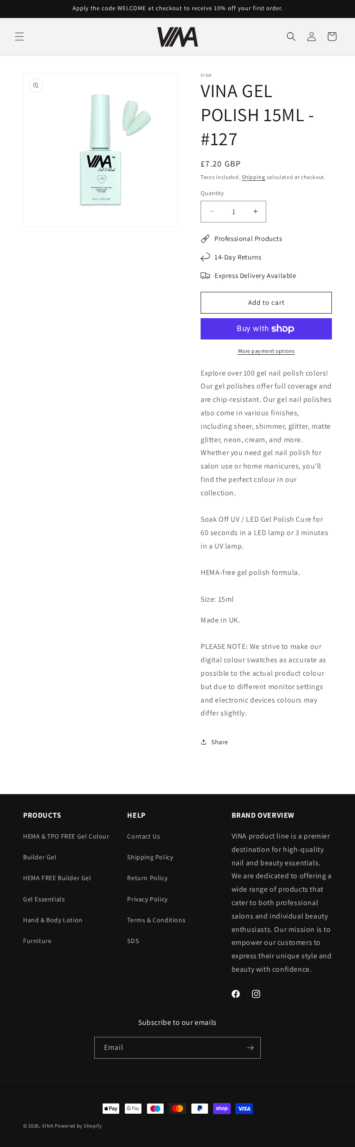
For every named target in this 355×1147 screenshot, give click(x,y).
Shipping (253, 176)
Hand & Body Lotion (53, 920)
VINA (48, 1125)
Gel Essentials (44, 899)
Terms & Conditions (156, 920)
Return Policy (147, 878)
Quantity (212, 193)
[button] (19, 36)
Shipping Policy (150, 857)
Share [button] (219, 742)
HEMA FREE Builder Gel (57, 878)
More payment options (266, 350)
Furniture (37, 941)
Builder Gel (40, 857)
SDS (133, 941)
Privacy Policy (147, 899)
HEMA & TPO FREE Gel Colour (66, 836)
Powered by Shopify (78, 1125)
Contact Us (143, 836)
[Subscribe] (250, 1048)
